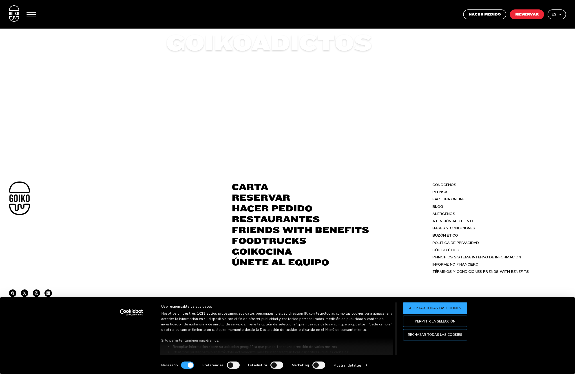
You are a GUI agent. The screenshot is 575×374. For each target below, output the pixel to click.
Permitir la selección (435, 321)
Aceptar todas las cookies (435, 308)
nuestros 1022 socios (199, 313)
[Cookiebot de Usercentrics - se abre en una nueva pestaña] (131, 312)
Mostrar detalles (348, 365)
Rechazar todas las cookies (435, 334)
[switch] (233, 365)
